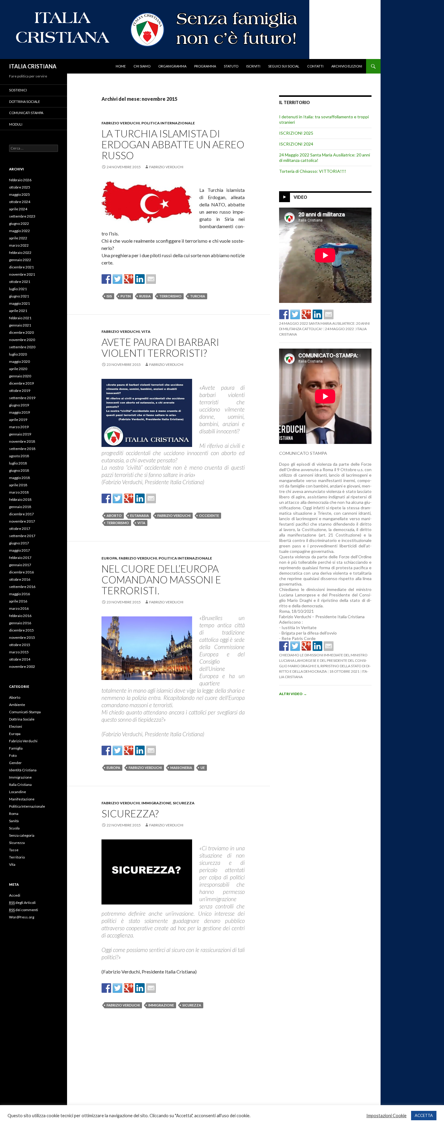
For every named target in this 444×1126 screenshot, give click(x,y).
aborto (114, 515)
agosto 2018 (19, 456)
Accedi (14, 895)
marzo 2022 (19, 245)
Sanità (14, 821)
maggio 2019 (19, 412)
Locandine (17, 792)
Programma (205, 66)
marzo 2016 (19, 608)
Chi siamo (142, 66)
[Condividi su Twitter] (117, 279)
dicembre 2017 (21, 514)
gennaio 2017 (20, 565)
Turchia (197, 296)
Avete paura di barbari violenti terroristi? (160, 347)
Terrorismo (170, 296)
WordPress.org (21, 917)
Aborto (14, 697)
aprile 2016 (18, 601)
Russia (145, 296)
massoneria (181, 768)
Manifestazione (21, 799)
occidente (209, 515)
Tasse (13, 850)
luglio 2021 (18, 289)
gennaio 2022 (20, 260)
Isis (109, 296)
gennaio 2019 (20, 434)
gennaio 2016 (20, 623)
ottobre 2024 (19, 201)
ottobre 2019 (19, 390)
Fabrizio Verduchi (120, 123)
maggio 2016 (19, 594)
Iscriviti (253, 66)
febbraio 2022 (20, 252)
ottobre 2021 (19, 281)
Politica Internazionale (168, 123)
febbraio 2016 (20, 615)
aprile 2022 (18, 238)
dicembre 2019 (21, 383)
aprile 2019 (18, 419)
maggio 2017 (19, 550)
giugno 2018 (19, 470)
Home (121, 66)
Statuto (231, 66)
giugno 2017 (19, 543)
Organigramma (172, 66)
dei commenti (23, 910)
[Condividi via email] (151, 279)
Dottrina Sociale (24, 101)
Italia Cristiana (20, 784)
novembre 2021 (22, 274)
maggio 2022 (19, 230)
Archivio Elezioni (346, 66)
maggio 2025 (19, 194)
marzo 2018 (19, 492)
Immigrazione (156, 803)
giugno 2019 (19, 405)
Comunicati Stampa (26, 113)
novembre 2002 (22, 666)
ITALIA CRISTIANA (32, 66)
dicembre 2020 (21, 332)
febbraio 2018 (20, 499)
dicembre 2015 (21, 630)
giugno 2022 (19, 223)
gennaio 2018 (20, 506)
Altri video (293, 693)
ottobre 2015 (19, 644)
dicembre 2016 (21, 572)
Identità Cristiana (23, 770)
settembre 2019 (22, 398)
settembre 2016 (22, 586)
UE (203, 768)
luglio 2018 (18, 463)
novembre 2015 (22, 637)
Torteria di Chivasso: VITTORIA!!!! (312, 171)
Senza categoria (21, 835)
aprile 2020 (18, 368)
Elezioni (15, 726)
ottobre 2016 (19, 579)
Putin (126, 296)
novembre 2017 (22, 521)
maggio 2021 (19, 303)
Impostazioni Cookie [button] (386, 1115)
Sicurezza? (130, 813)
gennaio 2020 (20, 376)
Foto (13, 755)
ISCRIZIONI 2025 (296, 133)
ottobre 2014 (19, 659)
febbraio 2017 (20, 557)
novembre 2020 (22, 339)
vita (141, 523)
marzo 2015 (19, 652)
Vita (145, 331)
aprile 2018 (18, 485)
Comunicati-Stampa (25, 712)
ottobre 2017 (19, 528)
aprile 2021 (18, 310)
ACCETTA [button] (424, 1115)
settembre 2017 (22, 535)
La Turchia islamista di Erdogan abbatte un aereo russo (172, 144)
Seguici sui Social (283, 66)
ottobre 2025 (19, 187)
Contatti (315, 66)
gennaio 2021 (20, 325)
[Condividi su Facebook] (106, 279)
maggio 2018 (19, 477)
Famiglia (16, 748)
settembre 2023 (22, 216)
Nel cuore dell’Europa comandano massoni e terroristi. (161, 579)
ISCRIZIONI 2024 (296, 143)
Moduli (15, 124)
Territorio (17, 857)
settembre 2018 (22, 448)
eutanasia (139, 515)
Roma (13, 813)
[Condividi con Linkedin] (140, 279)
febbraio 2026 (20, 180)
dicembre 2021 (21, 267)
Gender (15, 762)
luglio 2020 (18, 354)
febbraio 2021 (20, 318)
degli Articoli (22, 902)
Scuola (14, 828)
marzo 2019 (19, 427)
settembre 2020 (22, 347)
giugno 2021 (19, 296)
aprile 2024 (18, 209)
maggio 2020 (19, 361)
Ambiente (17, 704)
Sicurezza (184, 803)
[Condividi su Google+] (129, 279)
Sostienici (18, 90)
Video (300, 197)
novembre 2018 (22, 441)
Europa (109, 558)
